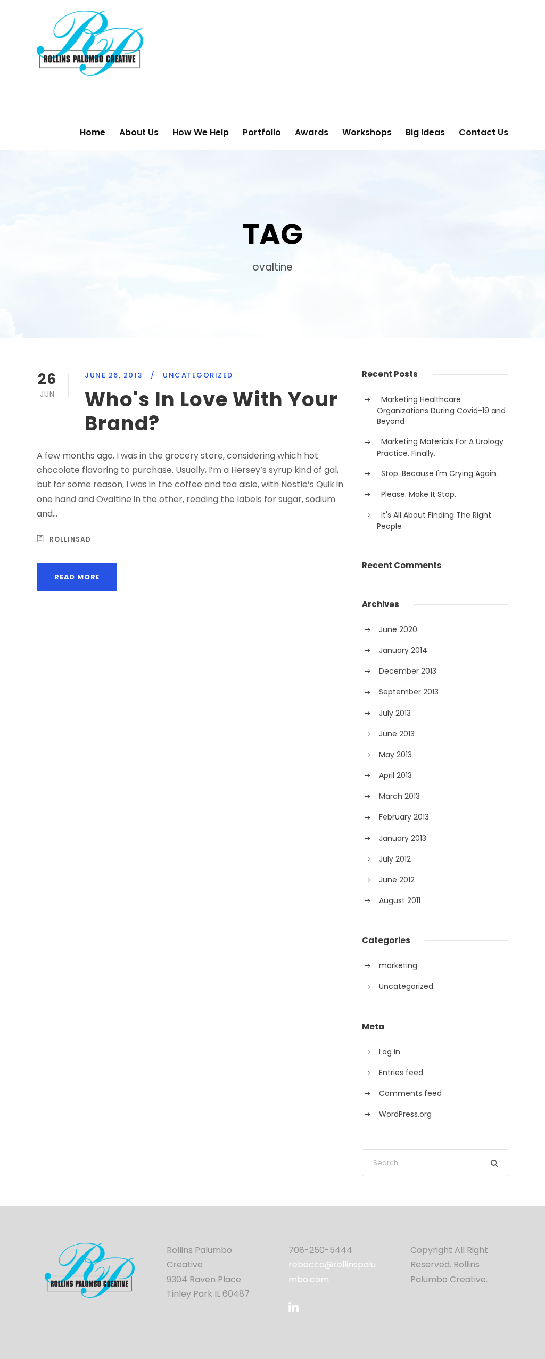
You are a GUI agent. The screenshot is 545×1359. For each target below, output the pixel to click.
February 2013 (404, 817)
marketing (398, 965)
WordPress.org (405, 1114)
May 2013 (395, 754)
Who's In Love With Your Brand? (211, 411)
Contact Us (483, 132)
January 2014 (403, 650)
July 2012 (395, 859)
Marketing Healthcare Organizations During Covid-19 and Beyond (441, 410)
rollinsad (70, 539)
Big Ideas (425, 132)
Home (92, 132)
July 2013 (395, 713)
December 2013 (407, 671)
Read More (77, 577)
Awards (311, 132)
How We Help (200, 132)
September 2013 (409, 691)
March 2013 (399, 796)
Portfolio (262, 132)
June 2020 (398, 629)
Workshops (367, 132)
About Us (139, 132)
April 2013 (395, 775)
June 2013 (397, 733)
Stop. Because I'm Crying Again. (439, 473)
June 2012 (397, 879)
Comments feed (410, 1093)
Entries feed (401, 1072)
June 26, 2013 (114, 375)
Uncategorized (198, 375)
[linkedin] (293, 1307)
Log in (389, 1051)
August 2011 (399, 900)
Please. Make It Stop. (418, 494)
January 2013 (402, 838)
